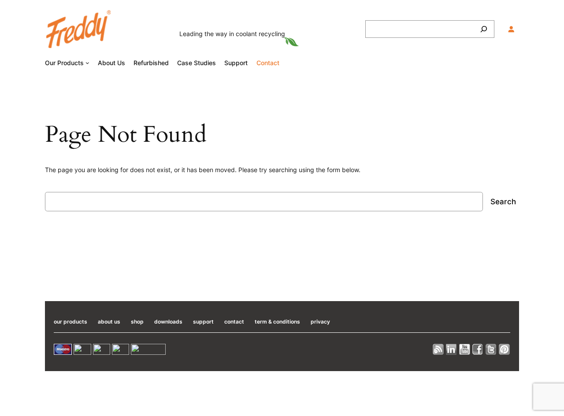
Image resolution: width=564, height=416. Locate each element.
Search (503, 201)
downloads (168, 321)
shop (137, 321)
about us (109, 321)
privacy (320, 321)
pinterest (504, 349)
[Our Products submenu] (87, 63)
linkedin (451, 349)
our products (70, 321)
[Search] (483, 29)
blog (438, 349)
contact (234, 321)
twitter (491, 349)
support (203, 321)
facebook (478, 349)
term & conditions (277, 321)
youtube (465, 349)
